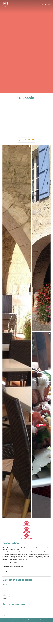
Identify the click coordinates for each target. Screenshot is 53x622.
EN (40, 6)
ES (40, 9)
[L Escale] (16, 517)
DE (40, 8)
